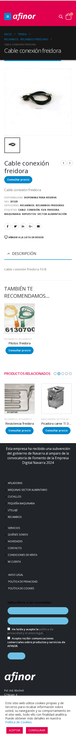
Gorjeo (15, 226)
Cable (22, 209)
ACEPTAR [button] (14, 730)
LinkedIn (23, 226)
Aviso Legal (16, 574)
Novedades (15, 541)
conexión (33, 209)
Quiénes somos (18, 534)
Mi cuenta (14, 561)
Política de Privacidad (23, 581)
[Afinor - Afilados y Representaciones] (24, 17)
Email (38, 226)
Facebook (7, 226)
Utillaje (13, 510)
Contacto (15, 548)
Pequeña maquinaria (21, 503)
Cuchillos (14, 496)
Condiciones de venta (22, 554)
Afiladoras (15, 483)
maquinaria (12, 214)
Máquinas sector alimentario (27, 489)
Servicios (14, 528)
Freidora (53, 209)
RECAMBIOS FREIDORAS (50, 205)
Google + (30, 226)
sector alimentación (52, 214)
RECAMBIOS (27, 205)
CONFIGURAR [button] (36, 730)
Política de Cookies (21, 588)
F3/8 (43, 209)
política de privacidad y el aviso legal (30, 631)
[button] (55, 373)
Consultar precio (18, 179)
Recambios (15, 517)
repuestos (29, 214)
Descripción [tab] (24, 253)
